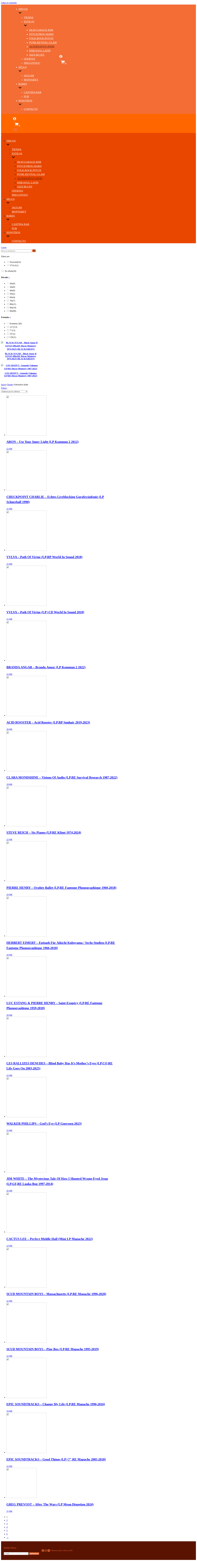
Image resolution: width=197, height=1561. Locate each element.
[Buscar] (34, 250)
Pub (26, 96)
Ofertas (29, 58)
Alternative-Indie (42, 46)
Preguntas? (32, 63)
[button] (34, 251)
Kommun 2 (16, 323)
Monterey (31, 79)
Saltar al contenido (9, 3)
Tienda (29, 17)
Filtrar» (4, 388)
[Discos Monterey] (7, 66)
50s (12, 294)
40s (12, 290)
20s (12, 283)
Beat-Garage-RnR (41, 30)
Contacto (31, 109)
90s (13, 307)
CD (13, 337)
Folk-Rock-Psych (41, 38)
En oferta (10, 271)
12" (13, 327)
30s (12, 287)
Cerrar (3, 247)
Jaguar (29, 75)
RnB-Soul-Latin (40, 50)
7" (12, 330)
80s (13, 304)
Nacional (15, 262)
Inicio (3, 384)
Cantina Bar (32, 92)
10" (12, 334)
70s (12, 301)
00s (13, 311)
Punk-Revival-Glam (43, 42)
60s (12, 297)
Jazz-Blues (36, 54)
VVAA (14, 265)
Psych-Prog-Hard (41, 34)
